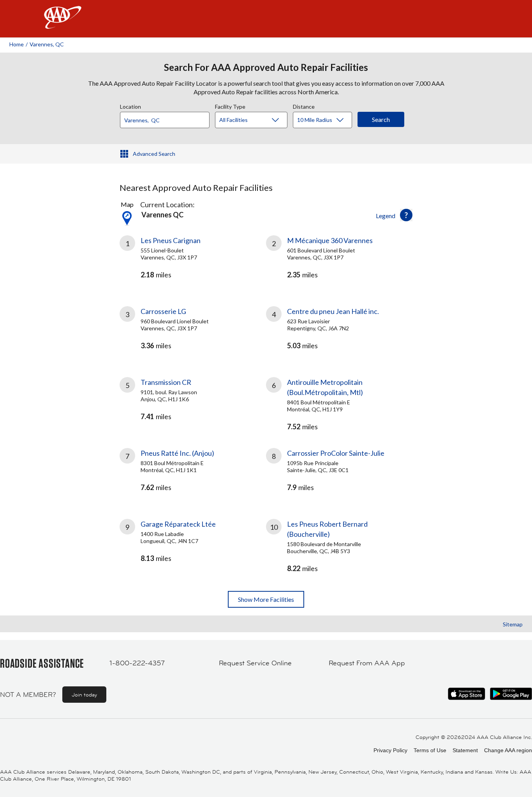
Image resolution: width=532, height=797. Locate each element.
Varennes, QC (47, 44)
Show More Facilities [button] (266, 599)
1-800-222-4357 (137, 663)
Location (130, 105)
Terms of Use (430, 750)
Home (16, 44)
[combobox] (167, 118)
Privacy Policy (390, 750)
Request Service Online (255, 663)
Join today (84, 694)
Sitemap (513, 624)
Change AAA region (508, 750)
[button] (406, 215)
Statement (465, 750)
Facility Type (230, 105)
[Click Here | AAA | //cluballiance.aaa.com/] (62, 24)
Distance (304, 105)
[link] (193, 261)
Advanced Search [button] (154, 153)
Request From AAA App (367, 663)
